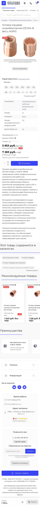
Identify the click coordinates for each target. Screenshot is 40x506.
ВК (14, 387)
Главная (4, 20)
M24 (28, 87)
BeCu (24, 116)
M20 (22, 87)
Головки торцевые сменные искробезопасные (18, 268)
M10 (6, 87)
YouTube (19, 387)
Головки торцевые (28, 257)
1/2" (23, 120)
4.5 (19, 92)
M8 (6, 92)
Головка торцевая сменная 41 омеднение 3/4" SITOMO (12, 308)
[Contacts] (31, 3)
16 (23, 113)
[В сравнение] (22, 502)
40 (23, 129)
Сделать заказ (20, 442)
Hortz (16, 135)
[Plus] (8, 162)
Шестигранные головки (11, 257)
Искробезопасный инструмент (20, 20)
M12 (11, 87)
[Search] (4, 15)
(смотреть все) (24, 79)
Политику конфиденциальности (24, 455)
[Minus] (8, 164)
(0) (10, 141)
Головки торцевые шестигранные (14, 263)
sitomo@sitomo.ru (14, 404)
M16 (17, 87)
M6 (34, 87)
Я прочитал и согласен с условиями (21, 456)
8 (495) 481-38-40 (21, 438)
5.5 (31, 92)
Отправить (30, 451)
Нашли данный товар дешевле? (15, 157)
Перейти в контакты (20, 463)
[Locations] (24, 3)
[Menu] (4, 3)
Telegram (25, 387)
